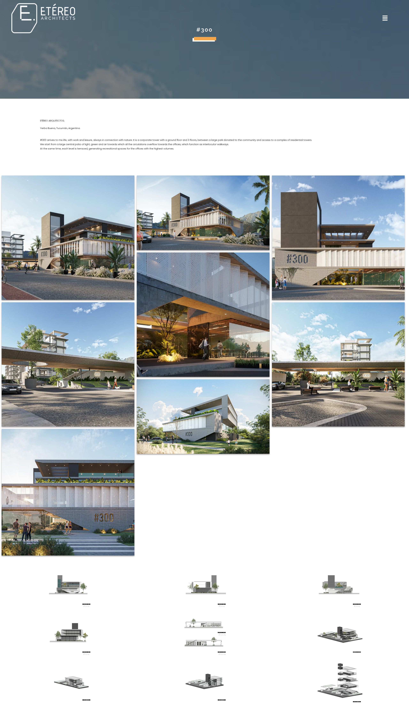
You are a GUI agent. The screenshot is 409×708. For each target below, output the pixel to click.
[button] (296, 18)
